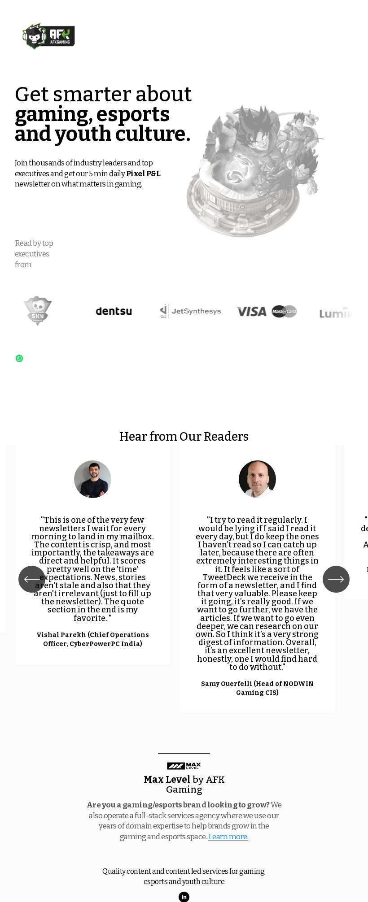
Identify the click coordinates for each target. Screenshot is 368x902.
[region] (184, 579)
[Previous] (31, 579)
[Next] (336, 579)
